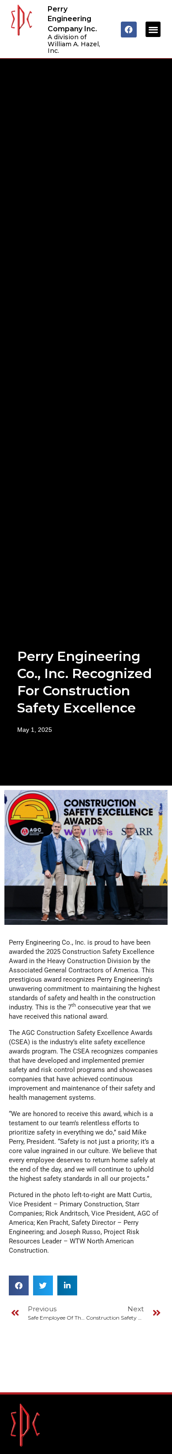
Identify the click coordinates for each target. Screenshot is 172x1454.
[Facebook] (129, 29)
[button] (153, 29)
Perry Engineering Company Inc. (72, 19)
